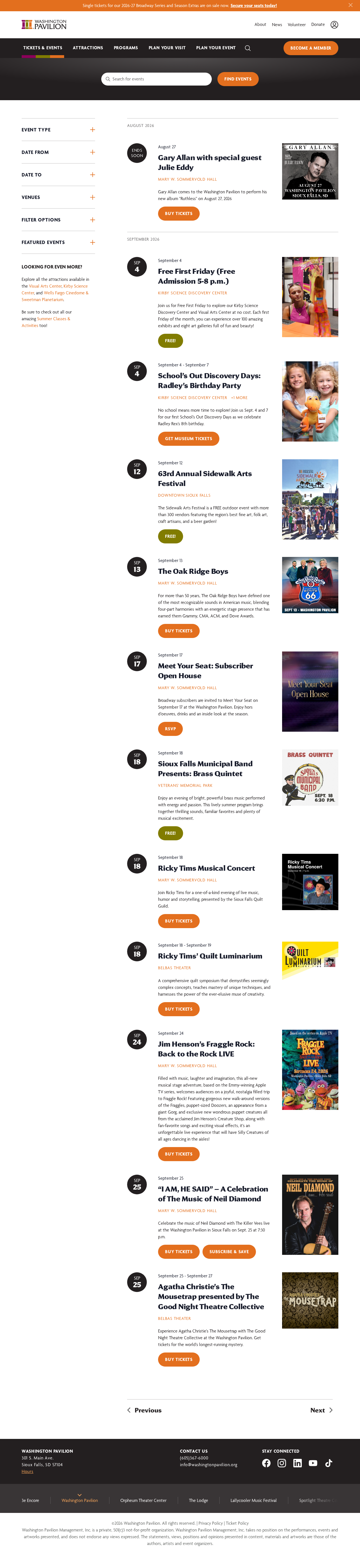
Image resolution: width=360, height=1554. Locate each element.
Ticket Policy (237, 1523)
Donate (318, 24)
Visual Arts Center (45, 286)
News (277, 24)
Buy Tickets (179, 213)
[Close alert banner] (350, 5)
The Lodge (198, 1500)
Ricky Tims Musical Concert (206, 868)
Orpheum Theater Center (143, 1500)
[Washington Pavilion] (44, 24)
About (260, 24)
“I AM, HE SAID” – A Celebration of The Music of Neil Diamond (213, 1193)
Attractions (88, 47)
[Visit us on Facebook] (266, 1465)
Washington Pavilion (80, 1500)
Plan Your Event (216, 47)
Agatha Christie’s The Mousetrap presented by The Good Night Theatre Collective (211, 1296)
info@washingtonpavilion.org (208, 1464)
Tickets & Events (42, 47)
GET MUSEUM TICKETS (188, 438)
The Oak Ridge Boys (193, 571)
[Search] (248, 48)
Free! (170, 340)
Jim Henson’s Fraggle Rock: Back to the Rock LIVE (206, 1048)
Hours (27, 1471)
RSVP (170, 728)
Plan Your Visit (167, 47)
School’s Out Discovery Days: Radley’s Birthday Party (209, 380)
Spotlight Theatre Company (324, 1500)
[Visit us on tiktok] (329, 1465)
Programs (126, 47)
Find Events (238, 79)
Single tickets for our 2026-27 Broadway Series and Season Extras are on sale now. (180, 5)
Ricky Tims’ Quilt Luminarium (210, 955)
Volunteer (297, 24)
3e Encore (30, 1500)
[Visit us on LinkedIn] (297, 1465)
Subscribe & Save (229, 1251)
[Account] (334, 24)
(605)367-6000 (194, 1458)
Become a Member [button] (311, 48)
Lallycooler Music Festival (254, 1500)
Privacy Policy (211, 1523)
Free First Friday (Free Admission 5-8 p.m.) (196, 276)
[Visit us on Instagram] (282, 1465)
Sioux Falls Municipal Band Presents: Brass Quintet (205, 768)
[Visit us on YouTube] (313, 1465)
